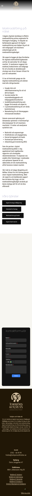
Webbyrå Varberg (16, 475)
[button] (2, 6)
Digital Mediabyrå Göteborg (16, 484)
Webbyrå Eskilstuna (16, 477)
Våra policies (25, 493)
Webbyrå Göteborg (16, 482)
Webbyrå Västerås (16, 479)
